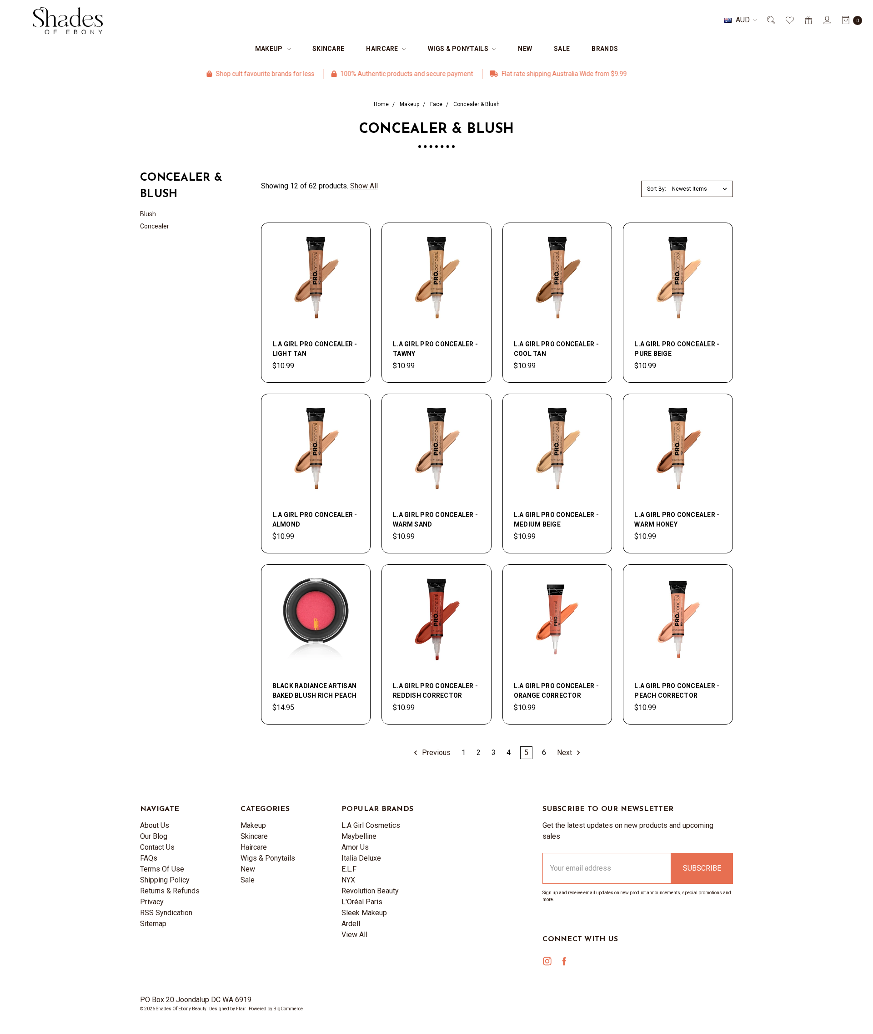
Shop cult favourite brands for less (234, 73)
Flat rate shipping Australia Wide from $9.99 (533, 73)
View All (354, 934)
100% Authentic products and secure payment (376, 73)
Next (565, 752)
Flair (241, 1008)
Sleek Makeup (364, 912)
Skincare (328, 48)
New (525, 48)
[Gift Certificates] (807, 20)
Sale (562, 48)
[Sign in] (826, 20)
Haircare (383, 48)
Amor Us (355, 847)
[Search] (770, 20)
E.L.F (348, 869)
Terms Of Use (162, 869)
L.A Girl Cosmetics (370, 825)
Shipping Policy (165, 880)
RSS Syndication (166, 912)
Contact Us (157, 847)
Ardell (350, 923)
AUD (743, 19)
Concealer (154, 226)
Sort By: (656, 189)
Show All (364, 186)
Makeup (269, 48)
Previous (435, 752)
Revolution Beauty (370, 891)
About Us (154, 825)
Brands (605, 48)
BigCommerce (288, 1008)
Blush (148, 214)
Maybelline (358, 836)
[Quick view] (354, 239)
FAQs (148, 858)
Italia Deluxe (361, 858)
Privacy (152, 901)
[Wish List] (789, 20)
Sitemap (153, 923)
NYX (348, 880)
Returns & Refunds (170, 891)
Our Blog (153, 836)
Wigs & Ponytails (459, 48)
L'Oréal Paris (361, 901)
